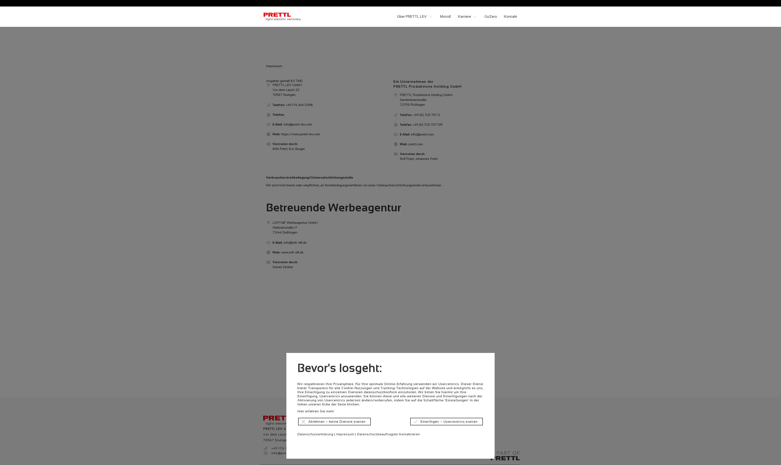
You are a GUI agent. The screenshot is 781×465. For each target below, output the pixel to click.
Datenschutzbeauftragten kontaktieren (388, 434)
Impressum (345, 434)
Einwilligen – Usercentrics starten (449, 421)
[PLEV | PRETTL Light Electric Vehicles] (282, 17)
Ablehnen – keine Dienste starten (336, 421)
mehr (330, 411)
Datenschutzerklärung (315, 434)
